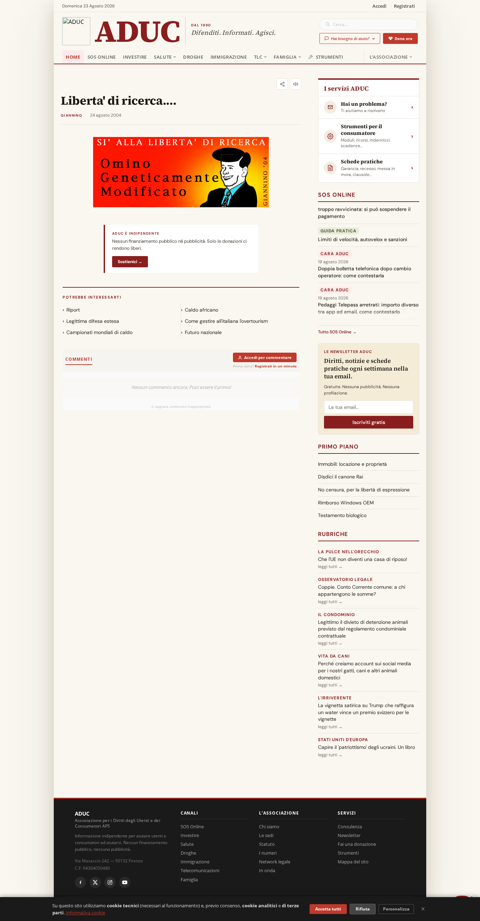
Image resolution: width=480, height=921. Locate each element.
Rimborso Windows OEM (346, 502)
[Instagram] (110, 882)
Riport (73, 310)
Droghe (193, 57)
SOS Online (101, 57)
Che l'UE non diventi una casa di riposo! (362, 559)
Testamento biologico (342, 515)
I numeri (268, 853)
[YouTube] (124, 882)
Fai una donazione (357, 844)
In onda (267, 870)
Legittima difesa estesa (92, 321)
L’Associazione (389, 57)
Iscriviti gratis (368, 422)
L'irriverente (334, 698)
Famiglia (285, 57)
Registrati (404, 6)
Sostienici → (130, 261)
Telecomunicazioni (200, 870)
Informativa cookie (85, 912)
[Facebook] (80, 882)
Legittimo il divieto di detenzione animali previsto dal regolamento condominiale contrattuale (363, 629)
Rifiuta (363, 909)
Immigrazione (228, 57)
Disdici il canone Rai (340, 476)
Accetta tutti (328, 909)
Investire (135, 57)
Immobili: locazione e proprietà (352, 464)
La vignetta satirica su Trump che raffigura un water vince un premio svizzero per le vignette (366, 712)
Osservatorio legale (345, 579)
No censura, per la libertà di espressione (364, 489)
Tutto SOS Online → (337, 332)
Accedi (379, 6)
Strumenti (329, 57)
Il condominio (336, 615)
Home (73, 57)
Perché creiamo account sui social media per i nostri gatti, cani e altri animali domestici (364, 670)
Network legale (274, 861)
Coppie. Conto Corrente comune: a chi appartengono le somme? (361, 590)
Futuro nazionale (203, 332)
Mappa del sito (353, 861)
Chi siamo (269, 826)
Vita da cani (334, 656)
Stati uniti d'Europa (343, 740)
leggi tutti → (330, 566)
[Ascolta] (295, 84)
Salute (163, 57)
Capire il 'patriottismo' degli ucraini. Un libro (366, 747)
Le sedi (266, 835)
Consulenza (350, 826)
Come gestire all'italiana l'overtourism (226, 321)
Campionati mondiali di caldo (99, 332)
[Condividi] (282, 84)
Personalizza (396, 909)
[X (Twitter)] (95, 882)
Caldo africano (201, 310)
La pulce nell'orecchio (348, 552)
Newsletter (349, 835)
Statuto (267, 844)
